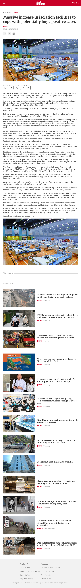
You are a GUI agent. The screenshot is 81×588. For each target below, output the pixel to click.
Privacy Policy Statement (50, 568)
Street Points (46, 579)
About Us (44, 564)
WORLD (40, 528)
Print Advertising (47, 575)
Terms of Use (25, 568)
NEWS (16, 12)
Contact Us (24, 564)
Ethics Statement (47, 571)
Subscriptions (25, 575)
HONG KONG (7, 12)
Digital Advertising (26, 579)
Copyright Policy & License (30, 571)
